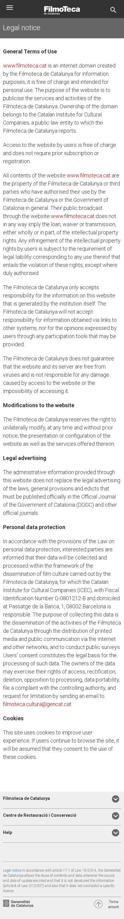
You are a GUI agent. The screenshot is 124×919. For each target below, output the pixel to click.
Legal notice (12, 870)
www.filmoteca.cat (25, 65)
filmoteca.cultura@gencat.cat (37, 704)
